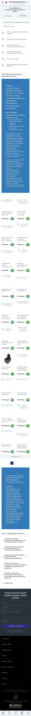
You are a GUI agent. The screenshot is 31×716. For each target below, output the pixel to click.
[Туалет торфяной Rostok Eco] (8, 359)
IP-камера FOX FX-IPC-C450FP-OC (22, 290)
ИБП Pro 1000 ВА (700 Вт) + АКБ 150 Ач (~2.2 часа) (8, 420)
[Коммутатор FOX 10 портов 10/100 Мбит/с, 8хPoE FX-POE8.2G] (8, 229)
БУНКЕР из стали (8, 26)
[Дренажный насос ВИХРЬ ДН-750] (8, 281)
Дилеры (4, 684)
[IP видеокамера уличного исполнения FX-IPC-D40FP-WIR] (8, 255)
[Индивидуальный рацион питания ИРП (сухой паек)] (8, 203)
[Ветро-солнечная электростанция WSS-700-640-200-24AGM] (23, 436)
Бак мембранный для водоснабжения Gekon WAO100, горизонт (23, 317)
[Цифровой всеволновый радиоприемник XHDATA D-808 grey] (8, 307)
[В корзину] (12, 218)
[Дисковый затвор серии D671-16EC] (23, 384)
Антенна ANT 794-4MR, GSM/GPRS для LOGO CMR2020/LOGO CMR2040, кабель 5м (23, 344)
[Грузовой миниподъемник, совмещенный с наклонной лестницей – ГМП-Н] (23, 410)
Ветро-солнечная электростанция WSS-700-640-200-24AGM (22, 447)
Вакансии (5, 672)
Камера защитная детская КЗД (6, 393)
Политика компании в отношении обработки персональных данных (15, 701)
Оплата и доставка (8, 667)
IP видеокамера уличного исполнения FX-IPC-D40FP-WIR (7, 266)
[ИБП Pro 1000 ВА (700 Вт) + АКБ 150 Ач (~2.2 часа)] (8, 410)
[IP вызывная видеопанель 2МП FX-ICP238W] (8, 333)
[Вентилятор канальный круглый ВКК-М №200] (23, 255)
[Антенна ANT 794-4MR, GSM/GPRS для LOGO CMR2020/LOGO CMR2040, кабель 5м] (23, 333)
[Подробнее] (12, 373)
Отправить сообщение (15, 626)
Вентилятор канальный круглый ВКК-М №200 (22, 265)
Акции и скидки (6, 644)
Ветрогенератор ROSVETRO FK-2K (6, 445)
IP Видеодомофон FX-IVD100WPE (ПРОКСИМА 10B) (22, 368)
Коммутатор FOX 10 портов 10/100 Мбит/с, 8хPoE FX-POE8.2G (7, 240)
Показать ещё (15, 457)
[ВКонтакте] (16, 697)
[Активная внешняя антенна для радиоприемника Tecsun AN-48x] (23, 229)
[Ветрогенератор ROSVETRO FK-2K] (8, 436)
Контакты (4, 678)
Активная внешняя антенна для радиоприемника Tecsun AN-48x (22, 240)
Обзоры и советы (7, 661)
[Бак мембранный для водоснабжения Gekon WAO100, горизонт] (23, 307)
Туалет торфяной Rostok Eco (6, 367)
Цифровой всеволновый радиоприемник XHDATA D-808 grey (7, 317)
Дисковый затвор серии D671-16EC (22, 393)
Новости (4, 655)
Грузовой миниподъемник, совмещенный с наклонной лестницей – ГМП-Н (22, 422)
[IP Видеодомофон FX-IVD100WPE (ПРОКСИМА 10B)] (23, 359)
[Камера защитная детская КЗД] (8, 384)
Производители (6, 650)
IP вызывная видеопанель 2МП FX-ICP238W (8, 342)
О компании (5, 638)
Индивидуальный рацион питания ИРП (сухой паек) (7, 213)
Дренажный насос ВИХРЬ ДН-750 (7, 290)
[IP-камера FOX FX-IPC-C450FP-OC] (23, 281)
